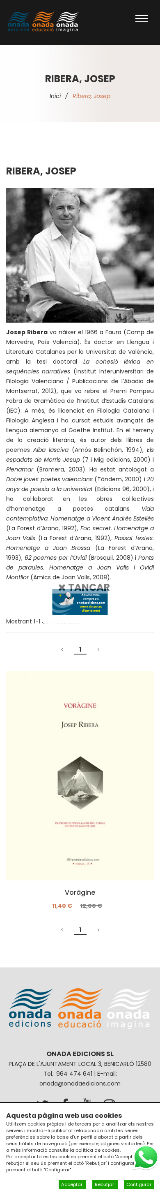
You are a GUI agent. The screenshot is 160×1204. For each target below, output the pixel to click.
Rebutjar (105, 1184)
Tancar (88, 587)
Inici (55, 96)
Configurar (138, 1184)
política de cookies (97, 1150)
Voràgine (80, 893)
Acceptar (72, 1184)
